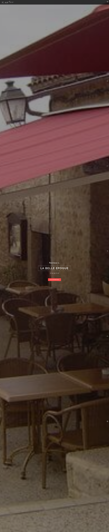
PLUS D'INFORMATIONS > (54, 279)
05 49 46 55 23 (54, 273)
